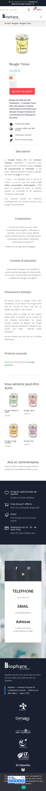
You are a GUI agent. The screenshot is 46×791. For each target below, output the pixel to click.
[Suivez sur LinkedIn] (23, 574)
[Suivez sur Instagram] (28, 568)
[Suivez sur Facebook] (16, 568)
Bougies (15, 23)
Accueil (7, 23)
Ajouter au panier (22, 91)
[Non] (43, 782)
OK (23, 787)
